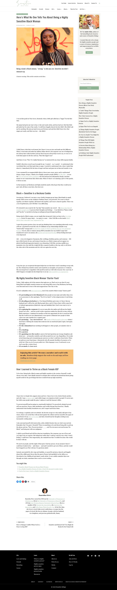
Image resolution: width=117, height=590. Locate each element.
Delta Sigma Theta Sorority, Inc (44, 507)
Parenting (19, 565)
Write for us (55, 562)
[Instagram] (95, 555)
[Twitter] (91, 555)
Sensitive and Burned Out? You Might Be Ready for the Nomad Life (61, 525)
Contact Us (94, 3)
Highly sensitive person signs (39, 565)
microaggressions (36, 291)
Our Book (63, 3)
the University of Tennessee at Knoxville (49, 501)
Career (18, 568)
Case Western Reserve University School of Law (45, 503)
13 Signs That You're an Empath (88, 126)
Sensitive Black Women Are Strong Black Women (33, 467)
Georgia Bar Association (44, 505)
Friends (18, 562)
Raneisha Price (21, 25)
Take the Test (74, 9)
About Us (87, 3)
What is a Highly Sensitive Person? (76, 581)
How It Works (73, 562)
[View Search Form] (99, 3)
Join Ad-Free (73, 559)
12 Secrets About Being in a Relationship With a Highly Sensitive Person (87, 148)
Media (53, 565)
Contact (53, 568)
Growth (41, 9)
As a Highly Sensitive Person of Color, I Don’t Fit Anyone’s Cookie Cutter (41, 469)
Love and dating (21, 559)
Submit (89, 88)
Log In (71, 565)
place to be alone (34, 417)
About (33, 581)
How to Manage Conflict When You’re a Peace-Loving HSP (28, 525)
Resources (80, 3)
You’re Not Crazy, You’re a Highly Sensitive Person (34, 471)
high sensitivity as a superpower (58, 272)
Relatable (34, 9)
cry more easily (30, 398)
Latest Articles (72, 3)
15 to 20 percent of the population (29, 176)
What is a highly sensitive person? (39, 560)
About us (54, 559)
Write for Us (59, 581)
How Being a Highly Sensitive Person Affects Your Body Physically (88, 105)
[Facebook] (88, 555)
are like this (61, 174)
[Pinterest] (99, 555)
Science (47, 9)
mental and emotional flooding (47, 233)
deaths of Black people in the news (57, 319)
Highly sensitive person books (39, 570)
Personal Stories (22, 14)
